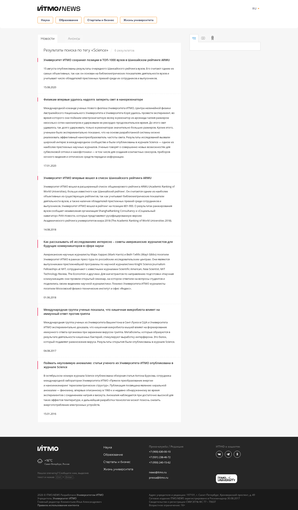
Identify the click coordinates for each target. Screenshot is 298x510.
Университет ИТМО (64, 498)
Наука (45, 20)
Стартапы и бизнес (100, 20)
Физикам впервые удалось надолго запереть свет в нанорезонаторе (93, 99)
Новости (48, 38)
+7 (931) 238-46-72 (159, 457)
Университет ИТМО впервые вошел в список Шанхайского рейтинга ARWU (97, 178)
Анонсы (74, 38)
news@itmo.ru (158, 472)
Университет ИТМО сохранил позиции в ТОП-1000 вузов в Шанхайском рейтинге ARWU (107, 60)
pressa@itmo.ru (158, 477)
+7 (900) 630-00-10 (159, 451)
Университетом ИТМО (90, 495)
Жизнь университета (138, 20)
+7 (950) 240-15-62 (159, 462)
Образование (68, 20)
